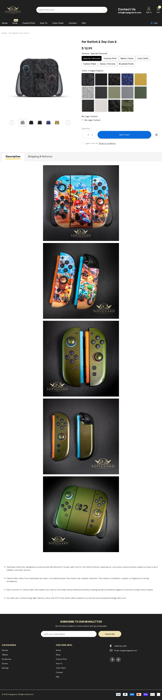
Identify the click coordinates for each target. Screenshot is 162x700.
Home (4, 33)
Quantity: (86, 128)
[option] (40, 78)
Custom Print (110, 58)
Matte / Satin (127, 58)
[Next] (68, 122)
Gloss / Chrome (107, 64)
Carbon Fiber (89, 64)
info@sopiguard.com (129, 12)
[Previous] (11, 122)
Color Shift (142, 58)
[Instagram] (118, 659)
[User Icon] (149, 8)
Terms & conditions (107, 143)
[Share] (156, 135)
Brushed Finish (126, 64)
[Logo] (17, 9)
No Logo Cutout (92, 120)
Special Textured (91, 58)
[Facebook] (112, 659)
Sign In (149, 12)
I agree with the (91, 143)
